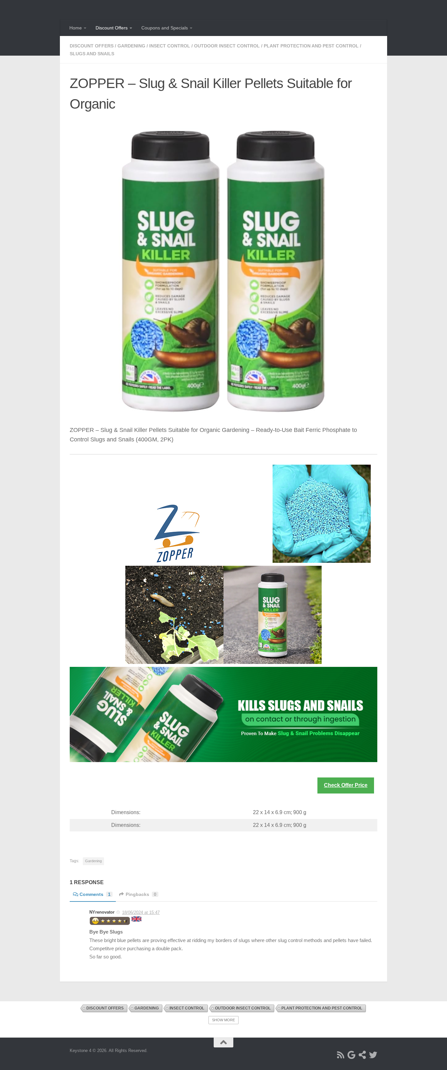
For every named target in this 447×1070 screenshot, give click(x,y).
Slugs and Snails (92, 53)
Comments (95, 894)
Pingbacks (141, 894)
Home (75, 27)
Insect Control (169, 45)
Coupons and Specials (164, 27)
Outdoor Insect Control (227, 45)
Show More (223, 1020)
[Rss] (341, 1055)
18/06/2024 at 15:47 (141, 912)
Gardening (131, 45)
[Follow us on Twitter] (373, 1055)
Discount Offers (112, 27)
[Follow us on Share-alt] (362, 1055)
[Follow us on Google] (352, 1055)
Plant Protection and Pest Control (311, 45)
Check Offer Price (345, 785)
